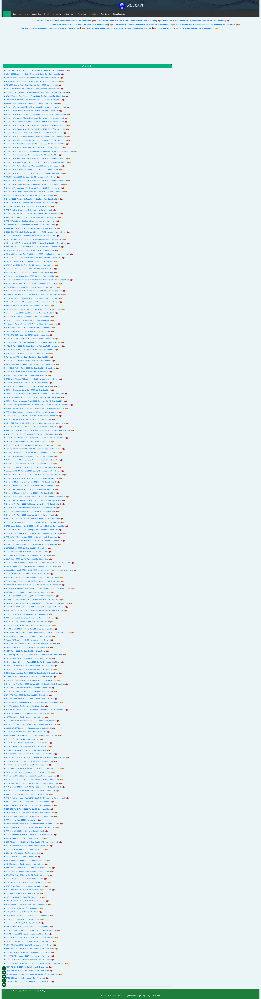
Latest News (69, 14)
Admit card (23, 14)
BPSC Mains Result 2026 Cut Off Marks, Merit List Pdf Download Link (209, 28)
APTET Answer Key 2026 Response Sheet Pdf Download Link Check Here (171, 24)
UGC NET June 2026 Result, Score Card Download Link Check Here (62, 21)
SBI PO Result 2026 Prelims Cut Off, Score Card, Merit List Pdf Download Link (191, 21)
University (57, 14)
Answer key (36, 14)
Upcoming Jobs (118, 14)
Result (46, 14)
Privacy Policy (39, 991)
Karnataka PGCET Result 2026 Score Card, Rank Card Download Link (107, 24)
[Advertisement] (130, 48)
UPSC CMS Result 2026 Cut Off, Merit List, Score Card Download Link (46, 24)
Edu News (105, 14)
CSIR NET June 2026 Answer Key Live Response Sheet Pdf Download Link (74, 28)
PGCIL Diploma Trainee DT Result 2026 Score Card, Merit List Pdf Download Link (143, 28)
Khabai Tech (155, 996)
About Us (11, 991)
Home (7, 14)
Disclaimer (29, 991)
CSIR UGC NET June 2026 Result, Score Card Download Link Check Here (125, 21)
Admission (82, 14)
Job (14, 14)
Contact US (19, 991)
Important (94, 14)
